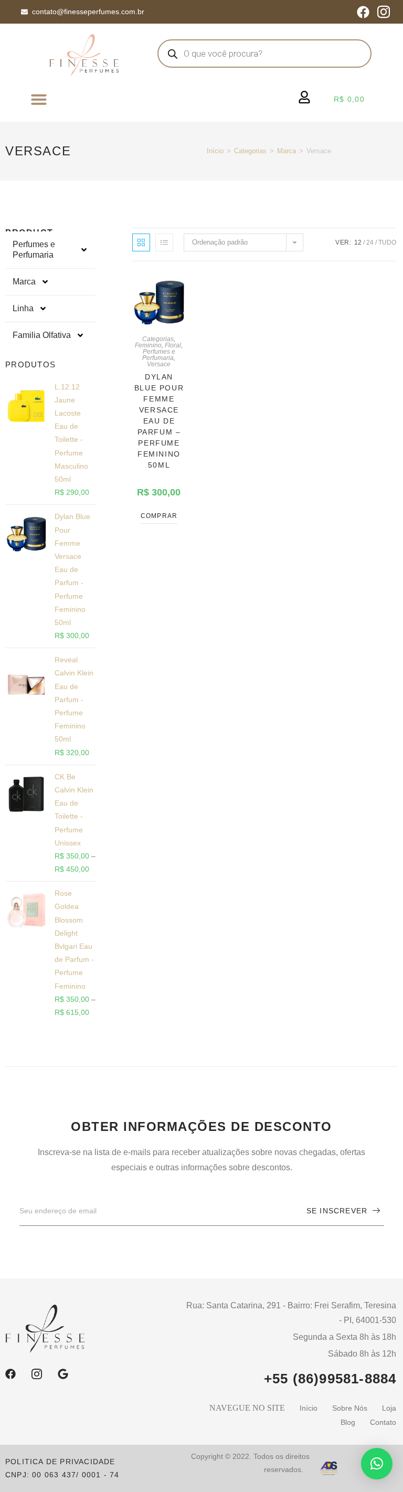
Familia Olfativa (42, 335)
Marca (286, 151)
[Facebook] (363, 12)
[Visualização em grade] (141, 242)
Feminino (148, 345)
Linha (23, 308)
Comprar (159, 516)
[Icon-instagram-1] (383, 12)
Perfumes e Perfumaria (34, 249)
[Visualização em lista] (164, 242)
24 (370, 242)
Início (215, 151)
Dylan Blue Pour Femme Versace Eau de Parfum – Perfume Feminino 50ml (159, 421)
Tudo (387, 242)
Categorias (250, 151)
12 (358, 242)
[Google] (63, 1374)
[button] (38, 99)
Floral (173, 345)
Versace (159, 364)
